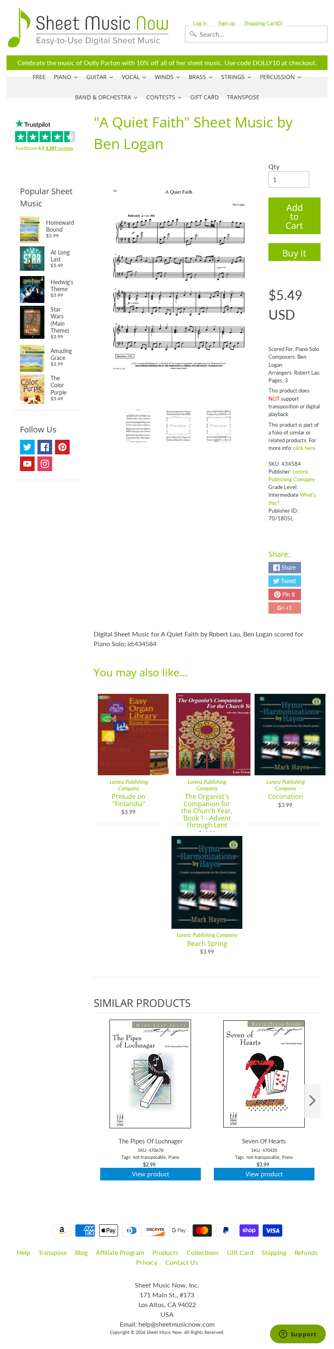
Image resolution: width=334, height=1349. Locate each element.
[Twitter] (27, 447)
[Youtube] (27, 463)
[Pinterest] (62, 447)
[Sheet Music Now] (88, 28)
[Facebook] (44, 447)
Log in (200, 23)
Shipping (273, 1252)
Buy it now (294, 254)
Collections (203, 1252)
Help (23, 1252)
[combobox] (256, 34)
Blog (81, 1252)
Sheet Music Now (164, 1332)
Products (165, 1252)
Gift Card (240, 1252)
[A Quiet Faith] (138, 426)
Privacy (146, 1262)
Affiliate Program (120, 1252)
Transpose (52, 1252)
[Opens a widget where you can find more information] (298, 1335)
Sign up (226, 23)
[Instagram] (44, 463)
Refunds (306, 1252)
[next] (312, 1101)
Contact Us (181, 1262)
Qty (273, 166)
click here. (304, 448)
